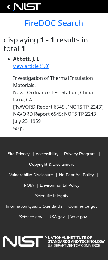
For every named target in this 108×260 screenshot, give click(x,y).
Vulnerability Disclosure (31, 174)
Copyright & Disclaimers (51, 164)
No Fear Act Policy (76, 174)
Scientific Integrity (51, 195)
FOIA (29, 185)
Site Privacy (19, 153)
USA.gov (56, 216)
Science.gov (30, 216)
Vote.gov (78, 216)
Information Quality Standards (34, 206)
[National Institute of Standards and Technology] (23, 8)
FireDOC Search (54, 22)
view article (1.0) (31, 66)
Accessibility (47, 153)
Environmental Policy (60, 185)
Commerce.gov (83, 206)
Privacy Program (80, 153)
